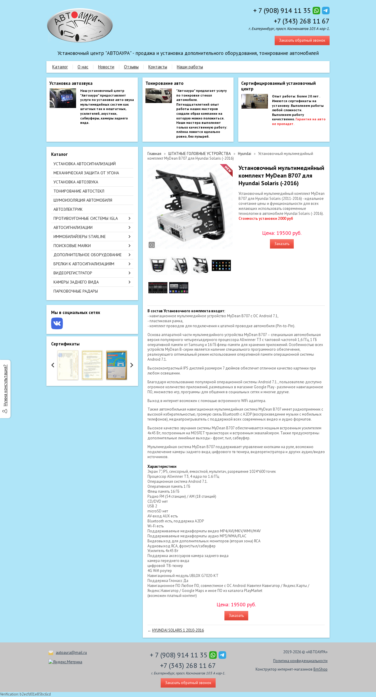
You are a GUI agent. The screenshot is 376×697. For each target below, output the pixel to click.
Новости (106, 67)
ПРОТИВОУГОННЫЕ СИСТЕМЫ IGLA (85, 218)
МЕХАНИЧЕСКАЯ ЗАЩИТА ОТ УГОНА (86, 172)
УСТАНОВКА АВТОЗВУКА (75, 182)
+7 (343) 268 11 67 (302, 21)
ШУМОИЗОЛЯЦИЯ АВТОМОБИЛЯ (82, 200)
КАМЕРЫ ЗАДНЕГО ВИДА (76, 282)
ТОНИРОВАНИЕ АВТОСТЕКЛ (78, 191)
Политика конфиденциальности (300, 660)
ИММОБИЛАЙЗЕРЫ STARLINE (79, 236)
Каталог (60, 67)
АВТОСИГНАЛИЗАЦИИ (73, 227)
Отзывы (131, 67)
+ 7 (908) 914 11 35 (282, 10)
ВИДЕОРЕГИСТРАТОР (72, 273)
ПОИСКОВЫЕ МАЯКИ (72, 245)
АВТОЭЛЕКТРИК (68, 209)
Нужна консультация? (5, 385)
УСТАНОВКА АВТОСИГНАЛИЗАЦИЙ (84, 163)
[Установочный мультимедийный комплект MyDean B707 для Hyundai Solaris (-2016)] (190, 206)
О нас (83, 67)
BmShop (320, 669)
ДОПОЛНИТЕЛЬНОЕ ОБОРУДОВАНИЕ (87, 254)
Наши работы (190, 67)
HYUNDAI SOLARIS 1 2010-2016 (178, 630)
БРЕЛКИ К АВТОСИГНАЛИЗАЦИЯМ (83, 263)
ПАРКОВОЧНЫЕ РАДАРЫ (75, 291)
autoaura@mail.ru (71, 652)
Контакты (157, 67)
